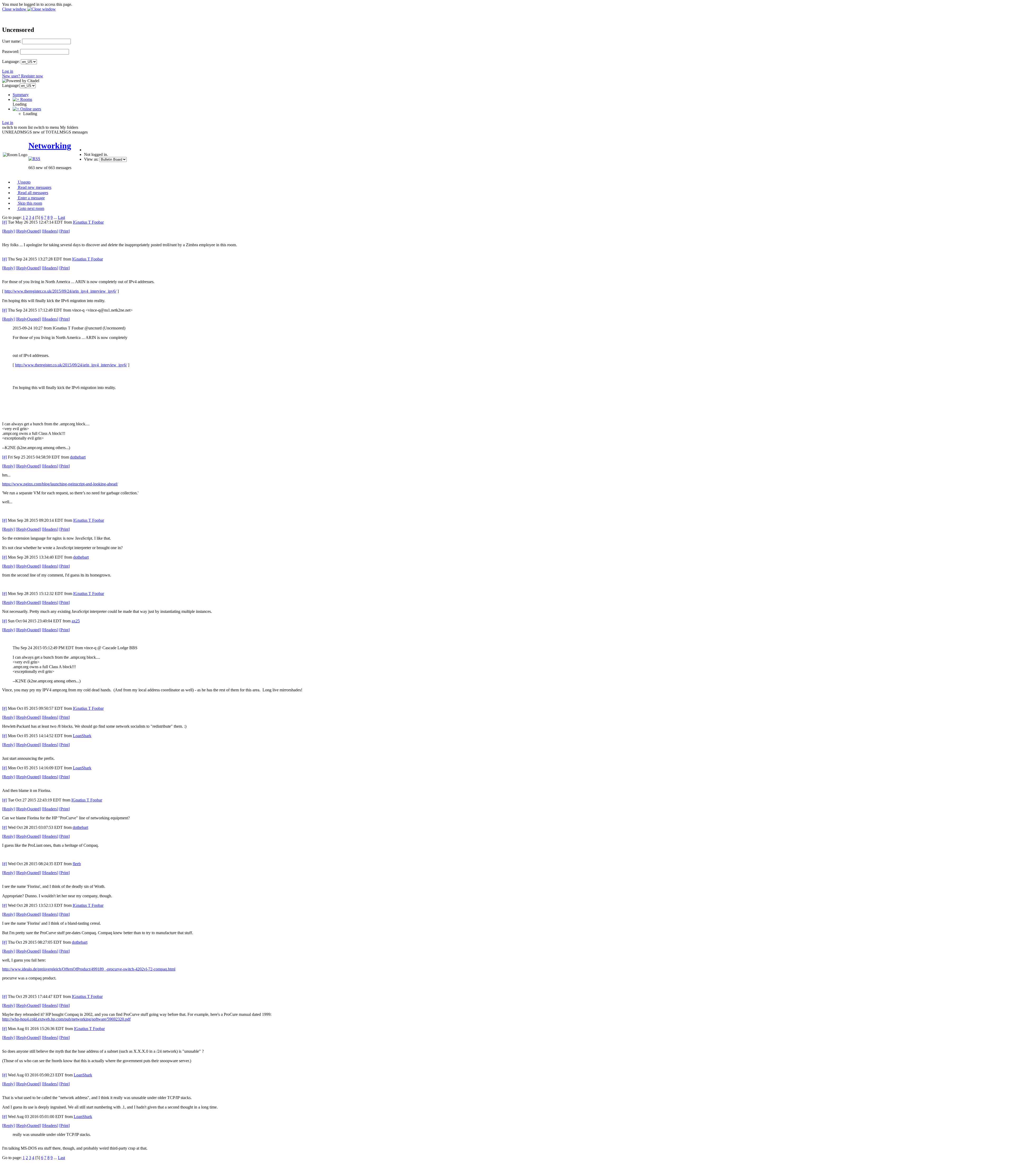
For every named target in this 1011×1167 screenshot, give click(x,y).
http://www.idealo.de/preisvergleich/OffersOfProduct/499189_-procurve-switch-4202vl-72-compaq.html (88, 969)
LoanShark (82, 735)
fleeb (77, 863)
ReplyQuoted (28, 231)
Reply (8, 231)
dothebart (78, 457)
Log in (7, 71)
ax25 (76, 621)
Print (64, 231)
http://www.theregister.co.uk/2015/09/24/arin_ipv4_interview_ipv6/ (60, 291)
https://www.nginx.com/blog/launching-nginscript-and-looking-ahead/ (60, 484)
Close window (14, 9)
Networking (49, 145)
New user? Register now (22, 76)
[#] (4, 222)
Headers (50, 231)
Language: (11, 61)
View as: (91, 159)
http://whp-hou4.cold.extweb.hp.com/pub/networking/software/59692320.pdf (66, 1019)
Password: (10, 51)
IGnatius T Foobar (88, 222)
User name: (11, 41)
